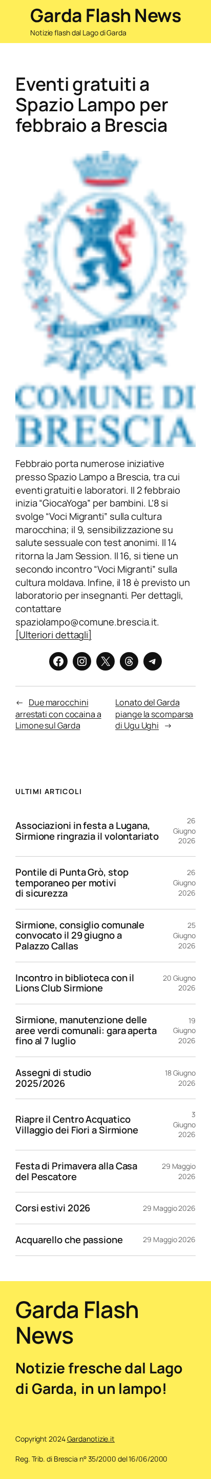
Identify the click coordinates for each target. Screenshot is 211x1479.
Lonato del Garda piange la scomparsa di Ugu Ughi (154, 714)
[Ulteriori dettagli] (53, 634)
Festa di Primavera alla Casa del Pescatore (76, 1171)
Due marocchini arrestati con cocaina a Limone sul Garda (58, 714)
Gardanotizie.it (91, 1439)
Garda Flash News (105, 15)
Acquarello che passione (69, 1239)
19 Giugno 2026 (184, 1030)
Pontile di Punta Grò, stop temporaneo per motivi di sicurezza (71, 883)
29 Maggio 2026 (179, 1171)
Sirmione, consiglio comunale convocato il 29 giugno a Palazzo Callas (79, 935)
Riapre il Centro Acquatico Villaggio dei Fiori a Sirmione (76, 1124)
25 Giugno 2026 (184, 935)
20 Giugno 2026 (179, 983)
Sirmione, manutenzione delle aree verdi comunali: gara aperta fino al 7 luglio (86, 1030)
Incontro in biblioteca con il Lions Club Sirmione (74, 983)
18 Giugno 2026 (180, 1078)
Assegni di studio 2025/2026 (53, 1077)
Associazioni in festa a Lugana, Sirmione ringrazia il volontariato (87, 830)
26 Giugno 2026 (184, 830)
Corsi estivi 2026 (52, 1208)
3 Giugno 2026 (184, 1124)
